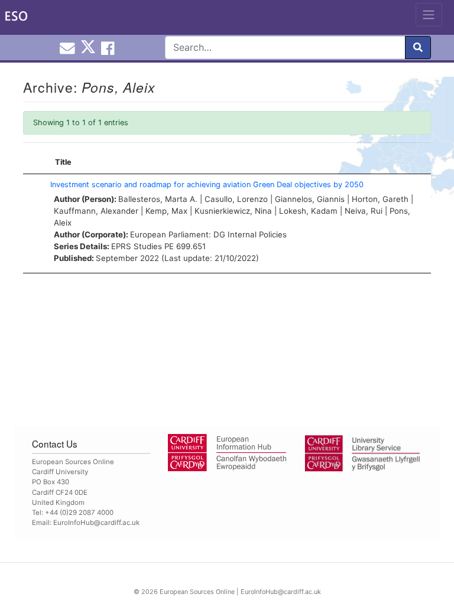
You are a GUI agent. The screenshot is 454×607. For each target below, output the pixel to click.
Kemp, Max (166, 211)
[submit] (418, 47)
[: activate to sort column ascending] (33, 162)
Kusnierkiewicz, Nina (233, 211)
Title (63, 162)
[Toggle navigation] (429, 15)
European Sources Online (197, 592)
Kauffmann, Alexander (96, 211)
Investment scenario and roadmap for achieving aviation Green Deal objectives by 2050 (207, 184)
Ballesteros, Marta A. (157, 199)
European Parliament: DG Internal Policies (208, 234)
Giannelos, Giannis (310, 199)
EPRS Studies (136, 246)
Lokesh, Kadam (308, 211)
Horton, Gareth (380, 199)
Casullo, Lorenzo (236, 199)
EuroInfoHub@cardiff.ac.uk (96, 522)
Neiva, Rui (363, 211)
